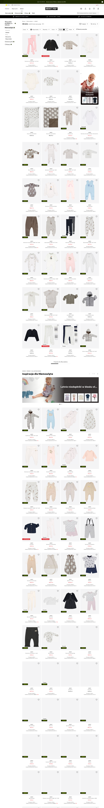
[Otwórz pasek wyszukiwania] (78, 13)
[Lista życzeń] (94, 9)
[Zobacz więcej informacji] (32, 67)
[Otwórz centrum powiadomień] (90, 8)
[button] (84, 24)
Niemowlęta (30, 21)
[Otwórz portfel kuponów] (81, 9)
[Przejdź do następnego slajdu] (97, 373)
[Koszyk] (98, 9)
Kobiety (7, 8)
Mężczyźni (15, 8)
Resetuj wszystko (82, 29)
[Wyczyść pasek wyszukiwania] (98, 13)
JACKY (36, 21)
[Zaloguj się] (85, 9)
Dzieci (22, 8)
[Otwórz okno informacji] (102, 2)
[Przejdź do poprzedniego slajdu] (89, 373)
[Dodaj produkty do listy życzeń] (38, 35)
